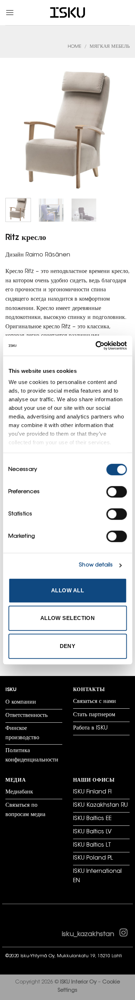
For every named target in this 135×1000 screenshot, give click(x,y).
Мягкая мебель (110, 47)
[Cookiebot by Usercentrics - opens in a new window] (96, 345)
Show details (96, 565)
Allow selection (67, 618)
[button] (9, 12)
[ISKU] (67, 12)
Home (74, 47)
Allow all (67, 590)
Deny (68, 646)
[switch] (116, 491)
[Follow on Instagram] (123, 934)
